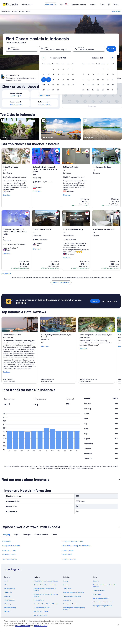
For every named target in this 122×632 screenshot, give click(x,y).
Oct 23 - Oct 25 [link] (44, 104)
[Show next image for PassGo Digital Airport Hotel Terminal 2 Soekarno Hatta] (27, 218)
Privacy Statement (22, 626)
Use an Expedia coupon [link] (100, 598)
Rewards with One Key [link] (41, 611)
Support (93, 4)
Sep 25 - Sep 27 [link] (16, 104)
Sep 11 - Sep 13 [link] (44, 96)
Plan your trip (116, 11)
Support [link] (96, 581)
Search (111, 49)
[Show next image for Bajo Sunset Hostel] (57, 218)
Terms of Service (40, 626)
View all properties (61, 282)
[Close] (118, 624)
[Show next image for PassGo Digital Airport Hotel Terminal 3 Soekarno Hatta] (57, 156)
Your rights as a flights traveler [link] (102, 606)
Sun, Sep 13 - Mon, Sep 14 (55, 49)
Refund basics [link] (97, 594)
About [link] (6, 581)
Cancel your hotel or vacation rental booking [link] (104, 586)
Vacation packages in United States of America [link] (46, 595)
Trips (102, 4)
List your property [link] (9, 589)
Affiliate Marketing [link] (10, 608)
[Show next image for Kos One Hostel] (27, 156)
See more (5, 274)
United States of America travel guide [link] (46, 581)
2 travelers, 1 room (86, 49)
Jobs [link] (5, 585)
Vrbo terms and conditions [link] (72, 596)
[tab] (6, 534)
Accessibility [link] (67, 600)
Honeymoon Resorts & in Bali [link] (72, 541)
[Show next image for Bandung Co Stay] (118, 156)
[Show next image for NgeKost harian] (87, 156)
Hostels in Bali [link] (67, 555)
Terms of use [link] (67, 589)
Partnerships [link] (8, 592)
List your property (78, 4)
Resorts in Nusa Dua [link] (9, 559)
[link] (27, 151)
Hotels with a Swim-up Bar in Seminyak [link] (76, 546)
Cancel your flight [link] (98, 590)
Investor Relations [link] (9, 600)
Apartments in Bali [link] (9, 550)
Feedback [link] (7, 611)
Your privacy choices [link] (69, 604)
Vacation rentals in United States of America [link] (45, 589)
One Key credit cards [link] (40, 615)
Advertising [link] (7, 604)
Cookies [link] (66, 585)
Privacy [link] (65, 581)
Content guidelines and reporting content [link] (74, 608)
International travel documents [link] (103, 602)
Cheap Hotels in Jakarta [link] (11, 546)
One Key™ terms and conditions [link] (73, 592)
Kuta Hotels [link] (6, 541)
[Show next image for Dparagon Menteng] (87, 218)
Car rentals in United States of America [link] (46, 604)
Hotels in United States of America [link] (45, 585)
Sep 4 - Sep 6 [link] (16, 96)
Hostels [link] (14, 11)
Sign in (116, 4)
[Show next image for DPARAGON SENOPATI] (118, 218)
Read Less (6, 372)
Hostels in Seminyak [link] (69, 559)
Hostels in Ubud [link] (68, 550)
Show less (6, 195)
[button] (53, 69)
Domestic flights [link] (39, 600)
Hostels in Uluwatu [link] (9, 555)
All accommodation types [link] (42, 608)
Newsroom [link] (7, 596)
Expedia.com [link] (5, 11)
